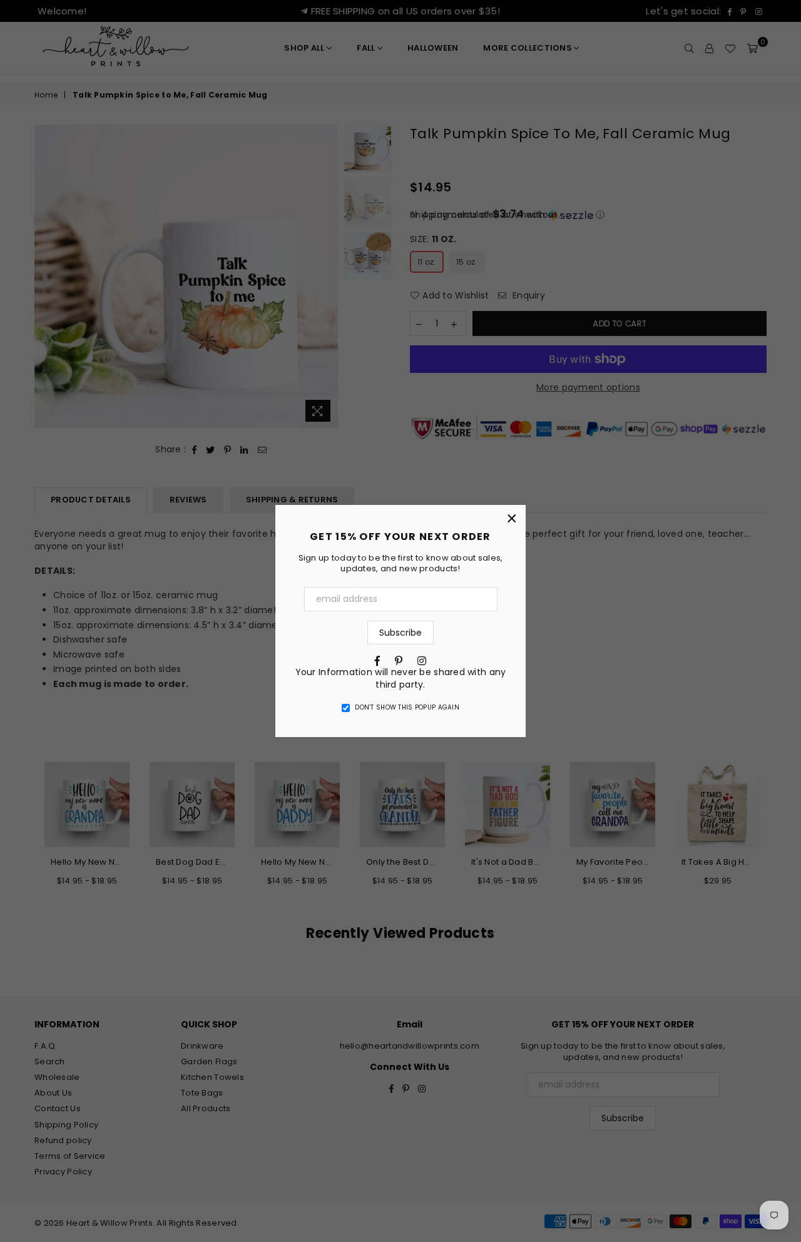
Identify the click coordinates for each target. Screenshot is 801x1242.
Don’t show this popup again (407, 707)
